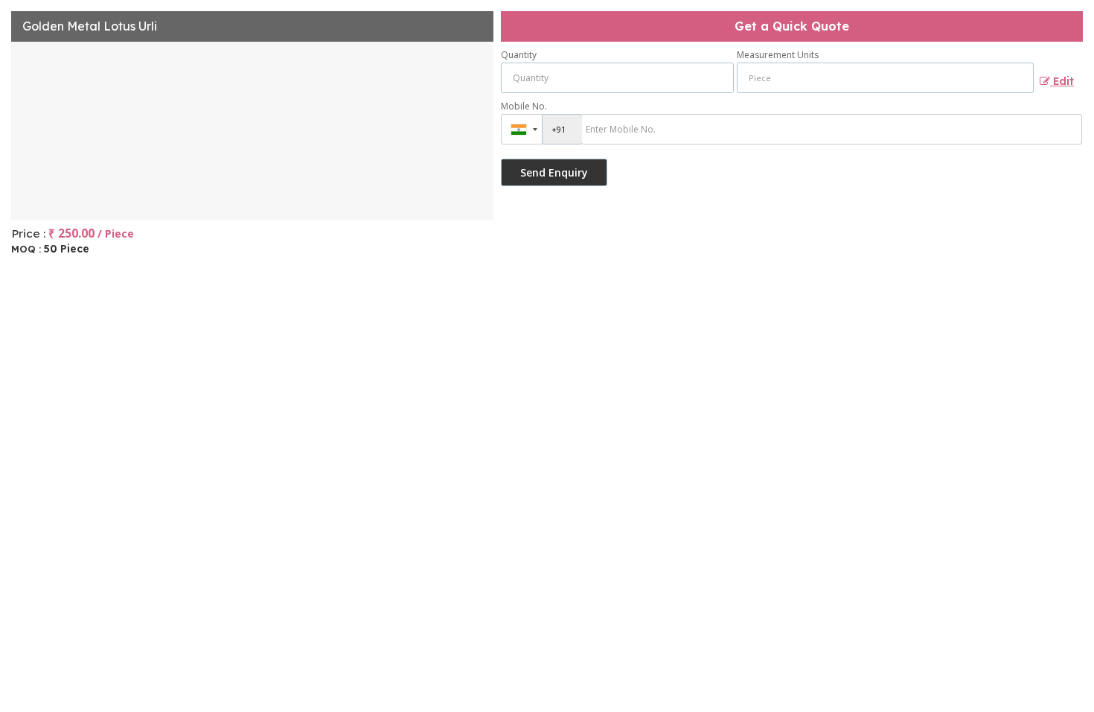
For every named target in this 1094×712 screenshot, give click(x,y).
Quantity (519, 54)
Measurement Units (778, 54)
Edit (1062, 80)
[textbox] (885, 78)
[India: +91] (522, 129)
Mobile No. (524, 106)
